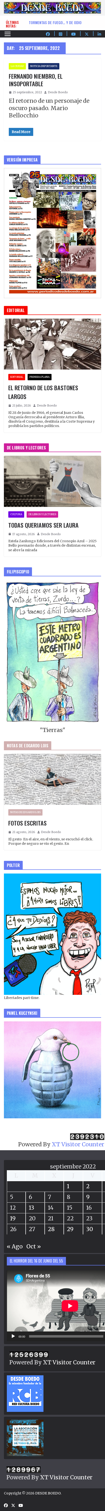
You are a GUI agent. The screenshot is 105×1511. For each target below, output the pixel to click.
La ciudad (17, 66)
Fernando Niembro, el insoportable (36, 80)
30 (89, 1229)
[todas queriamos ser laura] (52, 481)
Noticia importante (43, 66)
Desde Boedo (58, 92)
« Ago (15, 1246)
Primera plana (40, 377)
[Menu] (7, 34)
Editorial (16, 377)
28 (51, 1229)
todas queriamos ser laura (52, 22)
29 (70, 1229)
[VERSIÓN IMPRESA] (52, 171)
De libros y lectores (42, 514)
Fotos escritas (27, 822)
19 (13, 1218)
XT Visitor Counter (78, 1144)
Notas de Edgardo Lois (25, 812)
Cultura (16, 514)
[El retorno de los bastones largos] (52, 344)
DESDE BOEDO (48, 1493)
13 (31, 1207)
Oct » (33, 1246)
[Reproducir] (13, 1336)
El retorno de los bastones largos (43, 392)
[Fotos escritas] (52, 779)
